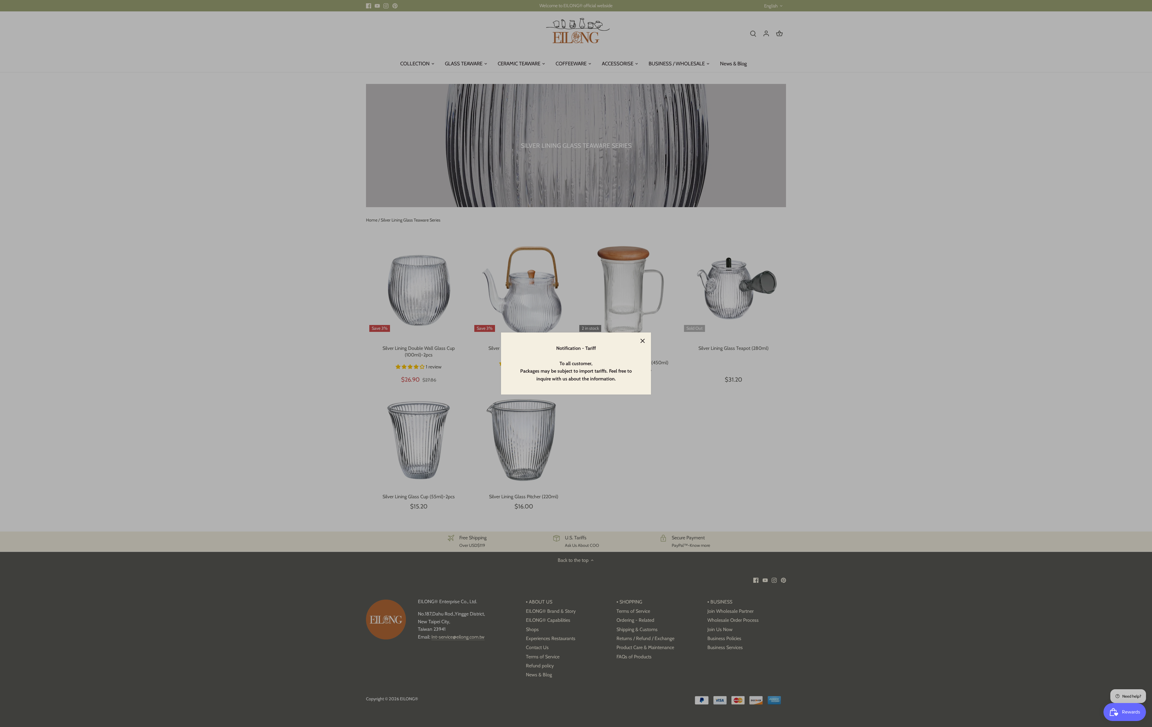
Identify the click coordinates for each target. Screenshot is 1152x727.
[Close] (642, 340)
